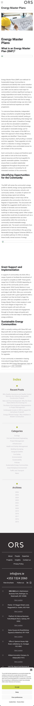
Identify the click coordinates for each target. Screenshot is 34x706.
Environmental (17, 457)
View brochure (8, 583)
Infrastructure (17, 444)
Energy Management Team (21, 363)
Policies (17, 462)
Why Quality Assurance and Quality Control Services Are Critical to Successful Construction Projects (17, 396)
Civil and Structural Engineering (17, 438)
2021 (17, 505)
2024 (17, 497)
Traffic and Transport (17, 470)
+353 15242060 (16, 366)
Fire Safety (17, 454)
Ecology (17, 436)
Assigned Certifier (17, 452)
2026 (17, 492)
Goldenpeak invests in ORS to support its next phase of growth (17, 411)
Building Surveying (17, 449)
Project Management (17, 441)
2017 (17, 516)
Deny (17, 692)
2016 (17, 519)
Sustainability (17, 460)
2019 (17, 511)
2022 (17, 503)
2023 (17, 500)
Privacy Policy (20, 701)
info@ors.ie (5, 366)
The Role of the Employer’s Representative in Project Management (17, 406)
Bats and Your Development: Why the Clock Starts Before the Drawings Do (17, 402)
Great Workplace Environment (17, 468)
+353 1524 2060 (17, 578)
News (17, 473)
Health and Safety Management (17, 446)
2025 (17, 495)
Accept (17, 687)
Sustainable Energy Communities (17, 465)
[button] (31, 670)
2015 (17, 522)
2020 (17, 508)
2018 (17, 514)
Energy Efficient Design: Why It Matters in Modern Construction (17, 415)
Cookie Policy (12, 701)
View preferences (17, 697)
